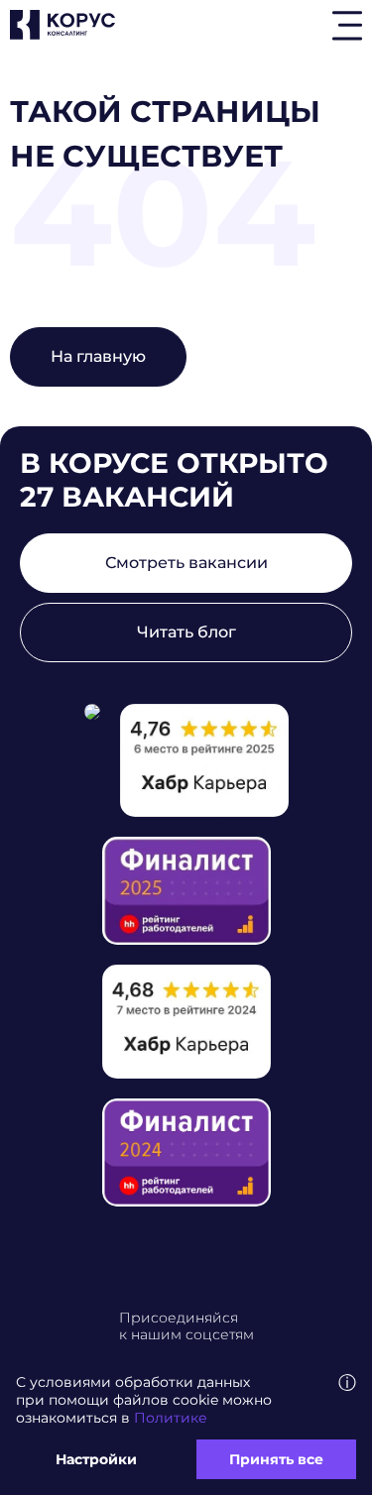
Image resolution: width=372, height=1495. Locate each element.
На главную (98, 356)
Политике (170, 1418)
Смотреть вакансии (186, 562)
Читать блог (186, 632)
